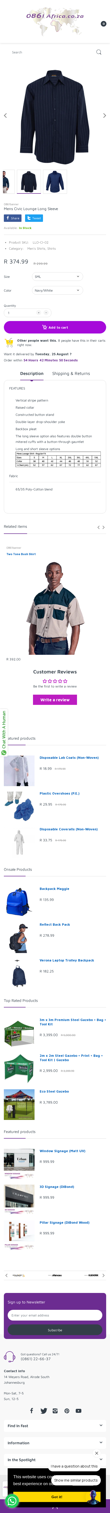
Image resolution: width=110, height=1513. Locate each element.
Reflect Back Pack (55, 924)
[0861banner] (55, 21)
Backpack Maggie (54, 889)
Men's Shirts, (36, 248)
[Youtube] (78, 1411)
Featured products (20, 738)
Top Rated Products (21, 1000)
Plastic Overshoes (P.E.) (60, 793)
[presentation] (98, 527)
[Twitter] (43, 1411)
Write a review (55, 699)
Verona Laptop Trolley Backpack (67, 960)
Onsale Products (18, 869)
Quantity (10, 305)
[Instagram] (55, 1411)
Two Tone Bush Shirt (21, 554)
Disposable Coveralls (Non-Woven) (69, 829)
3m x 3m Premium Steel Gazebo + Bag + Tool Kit (73, 1022)
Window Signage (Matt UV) (62, 1151)
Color (8, 290)
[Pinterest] (67, 1411)
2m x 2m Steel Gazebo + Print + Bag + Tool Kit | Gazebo (71, 1057)
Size (7, 276)
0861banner (11, 204)
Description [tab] (31, 373)
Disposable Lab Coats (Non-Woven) (69, 757)
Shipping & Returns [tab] (71, 373)
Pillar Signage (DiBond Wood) (65, 1222)
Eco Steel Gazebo (54, 1091)
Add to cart (58, 327)
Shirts (51, 248)
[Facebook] (31, 1411)
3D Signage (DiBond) (57, 1187)
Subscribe (55, 1330)
